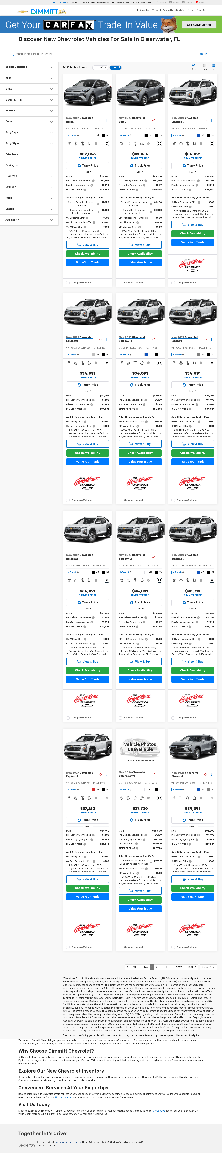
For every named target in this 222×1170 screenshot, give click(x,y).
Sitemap (70, 1142)
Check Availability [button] (87, 253)
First (132, 967)
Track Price (90, 165)
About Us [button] (201, 10)
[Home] (137, 10)
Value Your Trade (87, 262)
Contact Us (159, 1111)
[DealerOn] (26, 1145)
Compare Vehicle (82, 282)
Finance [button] (191, 10)
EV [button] (153, 10)
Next (180, 967)
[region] (87, 207)
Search (203, 54)
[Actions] (106, 120)
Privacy (78, 1142)
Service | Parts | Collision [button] (174, 10)
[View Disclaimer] (96, 143)
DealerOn (60, 1142)
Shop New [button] (144, 10)
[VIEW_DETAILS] (140, 747)
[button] (109, 92)
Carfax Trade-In (63, 1097)
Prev (144, 967)
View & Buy (90, 245)
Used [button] (158, 10)
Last (191, 967)
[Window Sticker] (107, 143)
